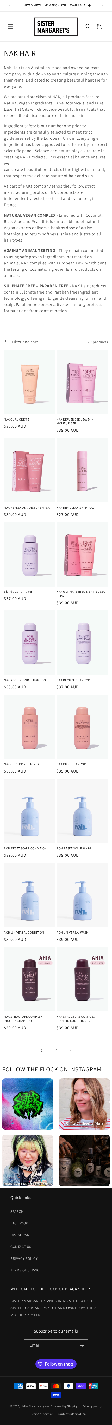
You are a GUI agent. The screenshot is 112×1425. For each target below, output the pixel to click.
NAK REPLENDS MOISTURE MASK (27, 507)
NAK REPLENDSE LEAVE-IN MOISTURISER (75, 421)
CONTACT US (20, 1246)
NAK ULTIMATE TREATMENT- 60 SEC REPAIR (81, 594)
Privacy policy (92, 1406)
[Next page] (70, 1050)
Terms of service (42, 1414)
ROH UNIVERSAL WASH (73, 932)
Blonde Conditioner (18, 592)
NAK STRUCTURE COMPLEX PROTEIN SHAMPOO (23, 1019)
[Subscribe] (82, 1345)
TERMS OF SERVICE (25, 1270)
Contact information (72, 1414)
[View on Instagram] (27, 1104)
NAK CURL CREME (16, 419)
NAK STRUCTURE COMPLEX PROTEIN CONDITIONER (76, 1019)
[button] (10, 26)
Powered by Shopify (64, 1406)
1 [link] (42, 1050)
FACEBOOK (19, 1223)
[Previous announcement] (9, 5)
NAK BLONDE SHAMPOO (73, 680)
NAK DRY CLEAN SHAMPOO (75, 507)
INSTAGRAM (20, 1235)
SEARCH (17, 1211)
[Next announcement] (102, 5)
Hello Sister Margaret (35, 1406)
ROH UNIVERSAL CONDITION (24, 932)
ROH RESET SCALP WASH (74, 848)
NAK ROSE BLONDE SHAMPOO (25, 680)
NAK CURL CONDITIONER (21, 764)
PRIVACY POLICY (24, 1258)
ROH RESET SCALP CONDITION (25, 848)
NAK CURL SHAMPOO (71, 764)
